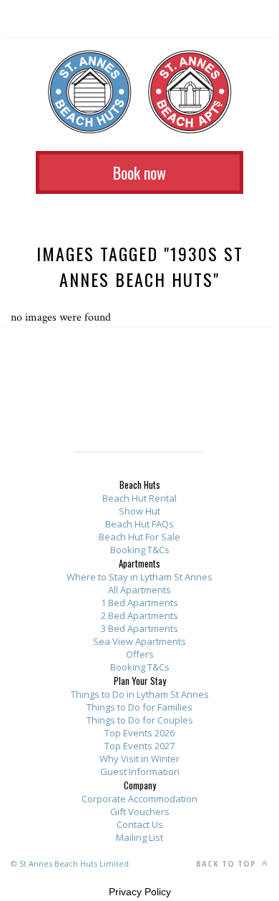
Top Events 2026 (139, 732)
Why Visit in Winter (139, 758)
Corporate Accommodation (139, 798)
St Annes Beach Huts (90, 92)
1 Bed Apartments (139, 602)
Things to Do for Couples (140, 720)
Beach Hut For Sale (139, 536)
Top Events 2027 (139, 745)
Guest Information (140, 771)
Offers (140, 654)
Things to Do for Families (139, 707)
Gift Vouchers (140, 811)
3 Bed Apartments (139, 628)
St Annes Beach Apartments (190, 92)
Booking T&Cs (140, 549)
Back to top (227, 864)
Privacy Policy (140, 891)
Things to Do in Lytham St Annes (140, 694)
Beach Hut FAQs (139, 523)
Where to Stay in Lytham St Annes (139, 576)
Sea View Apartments (139, 641)
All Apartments (139, 589)
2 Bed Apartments (139, 615)
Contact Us (140, 824)
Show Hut (139, 511)
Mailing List (139, 837)
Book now (139, 172)
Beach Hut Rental (139, 498)
